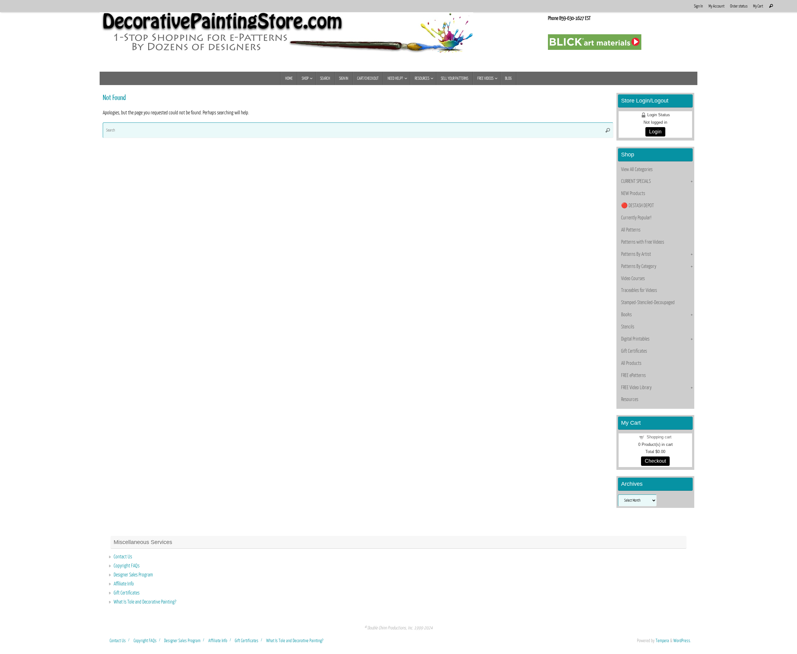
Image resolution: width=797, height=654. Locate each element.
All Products (631, 363)
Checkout (655, 461)
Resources (629, 399)
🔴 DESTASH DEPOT (637, 205)
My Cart (758, 6)
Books (626, 314)
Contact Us (123, 557)
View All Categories (637, 169)
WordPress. (682, 640)
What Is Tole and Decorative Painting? (145, 602)
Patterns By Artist (636, 254)
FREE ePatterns (633, 375)
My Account (716, 6)
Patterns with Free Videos (642, 242)
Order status (738, 6)
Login (655, 131)
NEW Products (633, 193)
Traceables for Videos (639, 290)
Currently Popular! (636, 218)
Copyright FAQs (126, 566)
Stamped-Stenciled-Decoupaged (648, 302)
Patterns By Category (638, 266)
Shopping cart (659, 437)
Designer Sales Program (133, 575)
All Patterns (630, 230)
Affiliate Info (124, 584)
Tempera (662, 640)
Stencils (627, 327)
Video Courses (633, 278)
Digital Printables (635, 339)
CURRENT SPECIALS (636, 181)
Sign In (698, 6)
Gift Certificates (634, 351)
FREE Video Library (636, 387)
